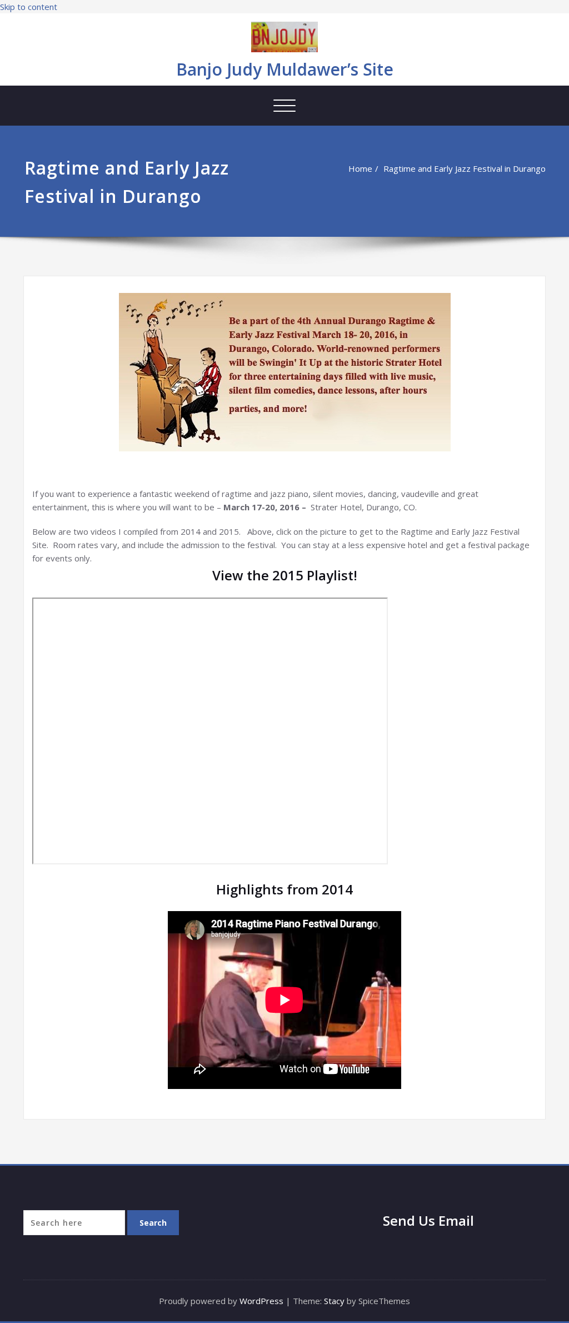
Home (360, 168)
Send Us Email (428, 1220)
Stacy (334, 1300)
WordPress (261, 1300)
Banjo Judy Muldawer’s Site (284, 69)
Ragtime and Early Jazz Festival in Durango (464, 168)
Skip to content (28, 6)
